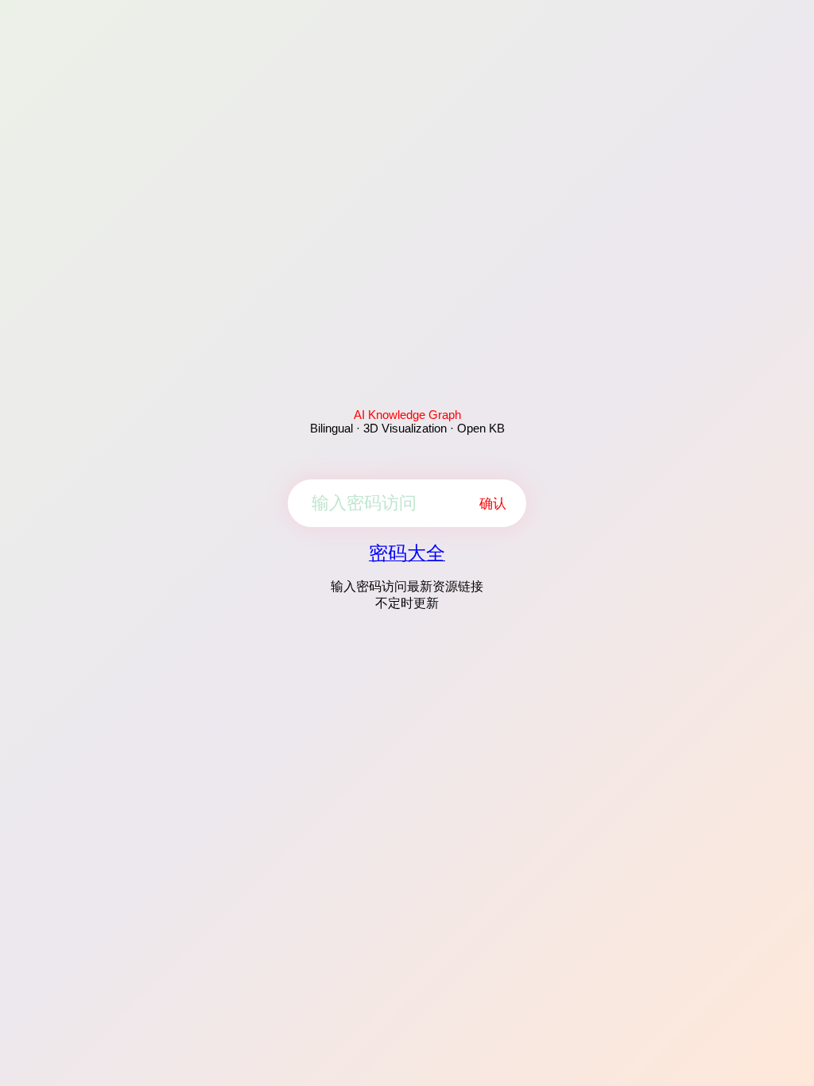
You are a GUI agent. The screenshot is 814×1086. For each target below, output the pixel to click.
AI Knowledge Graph (407, 414)
